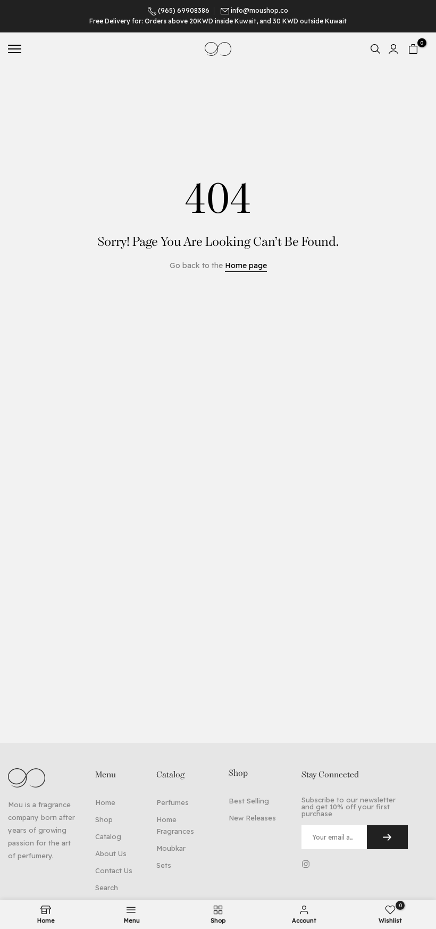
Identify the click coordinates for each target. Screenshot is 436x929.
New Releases (252, 818)
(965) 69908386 (182, 10)
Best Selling (249, 801)
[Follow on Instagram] (305, 864)
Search (106, 887)
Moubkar (171, 848)
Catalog (108, 836)
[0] (413, 49)
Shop (104, 819)
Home (105, 802)
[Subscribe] (387, 837)
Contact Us (113, 870)
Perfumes (172, 802)
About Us (111, 853)
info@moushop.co (259, 10)
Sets (163, 865)
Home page (246, 265)
